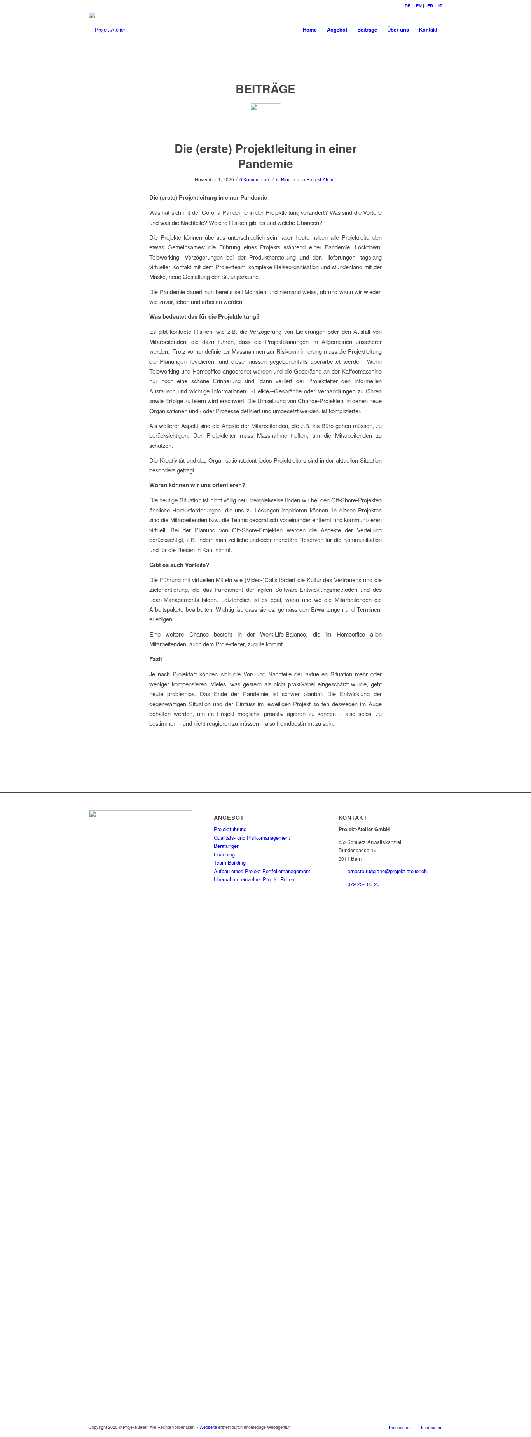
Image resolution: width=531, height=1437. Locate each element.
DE (407, 6)
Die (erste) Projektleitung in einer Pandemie (266, 156)
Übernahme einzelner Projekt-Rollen (254, 879)
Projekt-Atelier (321, 179)
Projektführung (230, 829)
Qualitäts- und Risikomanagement (252, 837)
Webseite (208, 1427)
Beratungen (226, 845)
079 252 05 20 (363, 884)
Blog (286, 179)
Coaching (224, 854)
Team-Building (230, 862)
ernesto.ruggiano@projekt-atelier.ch (387, 871)
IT (440, 6)
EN (419, 6)
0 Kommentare (255, 179)
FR (430, 6)
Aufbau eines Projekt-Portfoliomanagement (262, 871)
